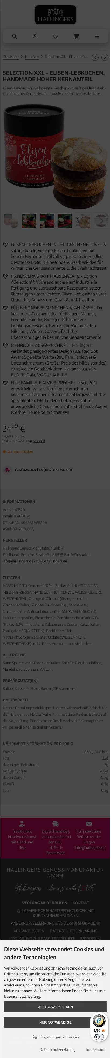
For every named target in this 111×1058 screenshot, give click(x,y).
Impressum (95, 1049)
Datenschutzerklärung (58, 1049)
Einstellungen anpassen (58, 1037)
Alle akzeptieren (55, 1007)
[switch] (99, 1037)
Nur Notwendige (55, 1023)
